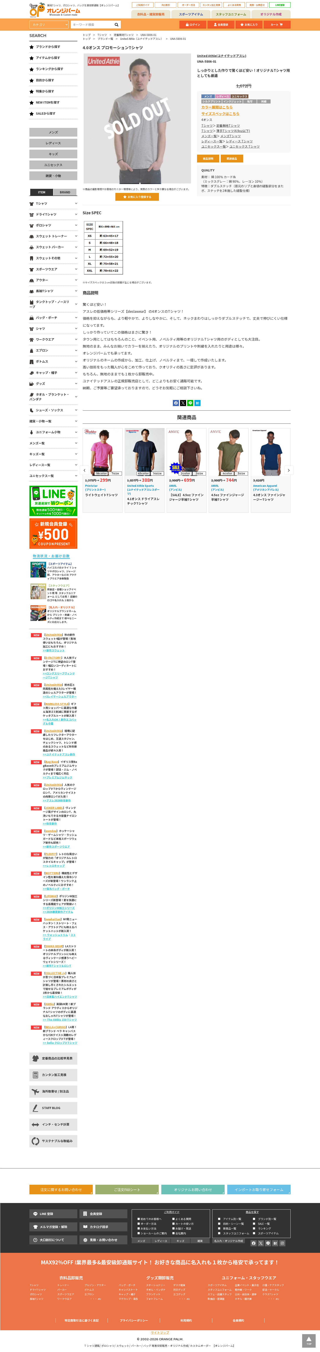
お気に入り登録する (139, 197)
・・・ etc (92, 1298)
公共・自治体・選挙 (245, 1294)
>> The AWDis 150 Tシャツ (60, 1019)
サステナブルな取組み (57, 1141)
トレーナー (63, 1285)
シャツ (40, 328)
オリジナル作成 (271, 14)
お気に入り (251, 24)
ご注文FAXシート (127, 1189)
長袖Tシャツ (44, 291)
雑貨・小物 (53, 176)
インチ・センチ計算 (55, 1124)
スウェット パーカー (50, 247)
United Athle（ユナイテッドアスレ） (141, 38)
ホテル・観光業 (243, 1298)
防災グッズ (179, 1289)
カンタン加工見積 (211, 5)
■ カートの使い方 (183, 1223)
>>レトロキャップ (54, 865)
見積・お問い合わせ (103, 1240)
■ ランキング (263, 1228)
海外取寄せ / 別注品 (55, 1091)
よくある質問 (234, 5)
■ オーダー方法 (146, 1223)
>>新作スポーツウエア (56, 846)
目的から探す (45, 80)
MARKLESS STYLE (56, 704)
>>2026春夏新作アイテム (58, 912)
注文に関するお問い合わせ (61, 1189)
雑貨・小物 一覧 (40, 421)
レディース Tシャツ (239, 141)
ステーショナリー (155, 1285)
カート (274, 24)
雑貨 (200, 1241)
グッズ (40, 383)
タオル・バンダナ (155, 1289)
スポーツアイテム (191, 14)
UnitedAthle (53, 634)
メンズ (53, 132)
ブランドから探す (48, 46)
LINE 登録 (46, 1213)
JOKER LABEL (54, 808)
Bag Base (51, 761)
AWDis (49, 1004)
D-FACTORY (53, 657)
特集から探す (45, 91)
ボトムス (42, 361)
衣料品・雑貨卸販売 (151, 14)
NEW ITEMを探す (48, 102)
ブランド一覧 (105, 38)
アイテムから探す (48, 57)
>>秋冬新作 (50, 823)
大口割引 (165, 5)
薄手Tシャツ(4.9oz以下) (233, 131)
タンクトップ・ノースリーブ (49, 304)
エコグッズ (179, 1294)
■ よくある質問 (181, 1219)
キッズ (53, 154)
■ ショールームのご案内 (152, 1233)
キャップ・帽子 (46, 372)
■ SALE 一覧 (261, 1223)
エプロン (42, 350)
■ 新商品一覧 (227, 1228)
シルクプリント (211, 101)
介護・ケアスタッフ (273, 1285)
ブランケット (153, 1294)
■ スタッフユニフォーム (235, 1233)
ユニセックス (53, 165)
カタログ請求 (99, 1227)
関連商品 (232, 158)
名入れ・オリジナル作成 (228, 1241)
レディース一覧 (211, 141)
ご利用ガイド (142, 5)
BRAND (65, 192)
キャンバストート (128, 1289)
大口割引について (52, 1240)
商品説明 (208, 158)
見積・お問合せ (257, 5)
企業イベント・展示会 (247, 1285)
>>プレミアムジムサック (57, 777)
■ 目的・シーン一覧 (231, 1223)
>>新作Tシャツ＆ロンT (57, 965)
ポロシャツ (43, 225)
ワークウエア (45, 339)
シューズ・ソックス (49, 410)
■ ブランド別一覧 (264, 1219)
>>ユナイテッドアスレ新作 (59, 754)
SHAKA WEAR (53, 946)
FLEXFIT (50, 854)
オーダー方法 (188, 5)
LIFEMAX (51, 896)
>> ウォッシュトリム (55, 935)
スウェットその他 (48, 258)
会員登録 (223, 24)
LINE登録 (280, 5)
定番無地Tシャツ (124, 35)
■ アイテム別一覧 (229, 1219)
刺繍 (263, 101)
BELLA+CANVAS (55, 1027)
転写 (250, 101)
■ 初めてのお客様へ (149, 1219)
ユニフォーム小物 (48, 432)
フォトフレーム (154, 1298)
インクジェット (232, 101)
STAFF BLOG (51, 1108)
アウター (42, 280)
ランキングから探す (49, 69)
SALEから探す (46, 113)
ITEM (41, 192)
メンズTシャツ (230, 136)
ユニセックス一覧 (213, 146)
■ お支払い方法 (146, 1228)
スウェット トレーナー (51, 236)
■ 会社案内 (179, 1233)
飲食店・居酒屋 (216, 1298)
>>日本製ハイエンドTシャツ (60, 996)
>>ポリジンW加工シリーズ (59, 908)
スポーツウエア (46, 269)
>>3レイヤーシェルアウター (60, 696)
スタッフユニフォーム (231, 14)
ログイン (195, 24)
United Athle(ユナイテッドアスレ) (221, 56)
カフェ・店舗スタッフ (220, 1294)
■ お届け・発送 (181, 1228)
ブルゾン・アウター (95, 1285)
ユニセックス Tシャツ (244, 146)
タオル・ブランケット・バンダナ (49, 396)
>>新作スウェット (54, 650)
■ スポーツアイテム (266, 1233)
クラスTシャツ (270, 1294)
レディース (53, 143)
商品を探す (252, 1212)
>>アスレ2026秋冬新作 (57, 800)
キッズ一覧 (37, 454)
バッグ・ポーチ (46, 317)
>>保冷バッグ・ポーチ (56, 888)
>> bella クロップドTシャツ (60, 1042)
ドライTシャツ (46, 214)
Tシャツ (102, 35)
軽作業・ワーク (243, 1289)
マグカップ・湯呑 (128, 1298)
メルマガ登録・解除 (53, 1227)
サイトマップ (160, 1332)
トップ (87, 35)
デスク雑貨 (179, 1285)
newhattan (53, 919)
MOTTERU (52, 873)
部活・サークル (270, 1289)
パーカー (63, 1289)
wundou (50, 831)
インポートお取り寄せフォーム (259, 1189)
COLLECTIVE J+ (55, 973)
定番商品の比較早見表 (57, 1058)
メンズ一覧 (209, 136)
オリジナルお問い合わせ (193, 1189)
